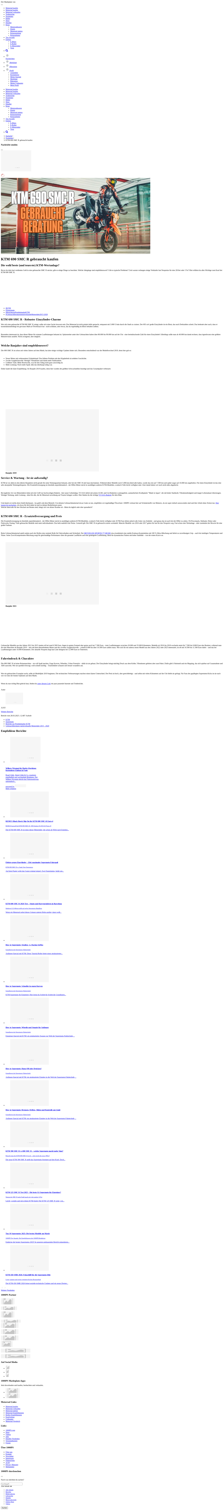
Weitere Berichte (7, 712)
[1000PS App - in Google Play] (13, 1397)
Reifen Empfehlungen (14, 1415)
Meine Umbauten (16, 83)
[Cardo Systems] (9, 1340)
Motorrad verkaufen (13, 12)
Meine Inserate (15, 77)
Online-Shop (10, 1502)
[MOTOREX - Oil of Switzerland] (7, 1304)
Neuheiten (9, 16)
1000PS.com (10, 1430)
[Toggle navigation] (2, 4)
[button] (7, 51)
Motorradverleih (11, 1500)
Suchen (4, 1508)
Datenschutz (10, 1460)
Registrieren (14, 75)
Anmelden (14, 73)
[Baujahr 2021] (52, 604)
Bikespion (14, 81)
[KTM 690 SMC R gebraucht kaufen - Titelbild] (75, 253)
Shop (7, 21)
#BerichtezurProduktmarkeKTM (18, 312)
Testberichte (10, 14)
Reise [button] (8, 25)
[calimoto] (9, 1333)
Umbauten (9, 1419)
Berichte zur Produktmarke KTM (18, 724)
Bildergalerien (10, 1494)
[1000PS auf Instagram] (7, 1376)
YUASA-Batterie (105, 495)
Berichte (8, 1492)
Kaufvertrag (10, 1417)
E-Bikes (13, 42)
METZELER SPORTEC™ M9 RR (97, 533)
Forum (8, 1443)
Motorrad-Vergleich (13, 1421)
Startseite (9, 136)
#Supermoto (10, 310)
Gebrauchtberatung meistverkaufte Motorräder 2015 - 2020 (27, 726)
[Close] (2, 149)
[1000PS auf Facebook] (7, 1372)
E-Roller (13, 44)
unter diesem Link (44, 684)
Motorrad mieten (16, 31)
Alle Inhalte (9, 1490)
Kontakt (9, 1454)
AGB (8, 1463)
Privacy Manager (12, 1465)
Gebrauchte (9, 1496)
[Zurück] (2, 1288)
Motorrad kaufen (12, 8)
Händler (9, 23)
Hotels (12, 29)
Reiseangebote (15, 33)
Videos (8, 1434)
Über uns (9, 1452)
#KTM (8, 308)
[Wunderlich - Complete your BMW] (15, 1358)
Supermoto (10, 722)
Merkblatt (13, 79)
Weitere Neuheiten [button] (8, 1290)
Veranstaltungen (11, 1441)
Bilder (8, 19)
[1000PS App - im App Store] (13, 1392)
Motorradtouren (16, 27)
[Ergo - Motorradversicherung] (15, 1352)
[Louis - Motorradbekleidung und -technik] (7, 1346)
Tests (12, 48)
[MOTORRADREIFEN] (9, 1309)
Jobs (7, 1437)
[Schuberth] (9, 1327)
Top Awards (10, 37)
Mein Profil (14, 85)
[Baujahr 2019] (52, 471)
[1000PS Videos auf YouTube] (8, 1368)
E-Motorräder (15, 46)
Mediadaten (10, 1467)
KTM (8, 720)
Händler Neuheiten (13, 1439)
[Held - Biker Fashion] (7, 1317)
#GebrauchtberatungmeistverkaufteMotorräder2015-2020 (27, 314)
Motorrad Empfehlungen (15, 1413)
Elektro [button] (8, 40)
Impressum (10, 1458)
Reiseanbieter (15, 35)
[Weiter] (5, 1288)
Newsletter (10, 1456)
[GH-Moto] (11, 1322)
